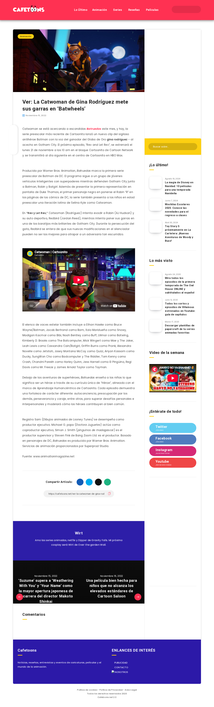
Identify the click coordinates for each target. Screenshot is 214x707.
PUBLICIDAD (121, 662)
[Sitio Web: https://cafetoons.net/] (75, 553)
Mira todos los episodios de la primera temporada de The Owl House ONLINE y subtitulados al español (180, 285)
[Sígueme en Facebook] (82, 553)
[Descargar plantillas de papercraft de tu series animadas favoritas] (155, 325)
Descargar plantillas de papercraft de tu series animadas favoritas (180, 329)
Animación (99, 9)
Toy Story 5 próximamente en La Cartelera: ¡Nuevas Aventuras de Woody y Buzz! (179, 233)
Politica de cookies (87, 689)
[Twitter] (183, 9)
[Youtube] (194, 9)
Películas (152, 9)
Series (117, 9)
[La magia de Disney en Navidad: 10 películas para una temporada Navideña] (155, 182)
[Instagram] (189, 9)
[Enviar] (192, 146)
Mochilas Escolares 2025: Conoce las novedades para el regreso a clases (177, 210)
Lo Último (81, 9)
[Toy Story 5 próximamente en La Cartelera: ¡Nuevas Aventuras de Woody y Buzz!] (155, 226)
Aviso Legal (131, 689)
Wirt (79, 533)
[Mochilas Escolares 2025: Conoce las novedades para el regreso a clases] (155, 204)
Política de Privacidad (111, 689)
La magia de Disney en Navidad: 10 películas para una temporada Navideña (179, 188)
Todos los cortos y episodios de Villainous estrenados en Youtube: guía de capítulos (180, 309)
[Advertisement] (172, 83)
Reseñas (134, 9)
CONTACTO (121, 667)
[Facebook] (178, 9)
